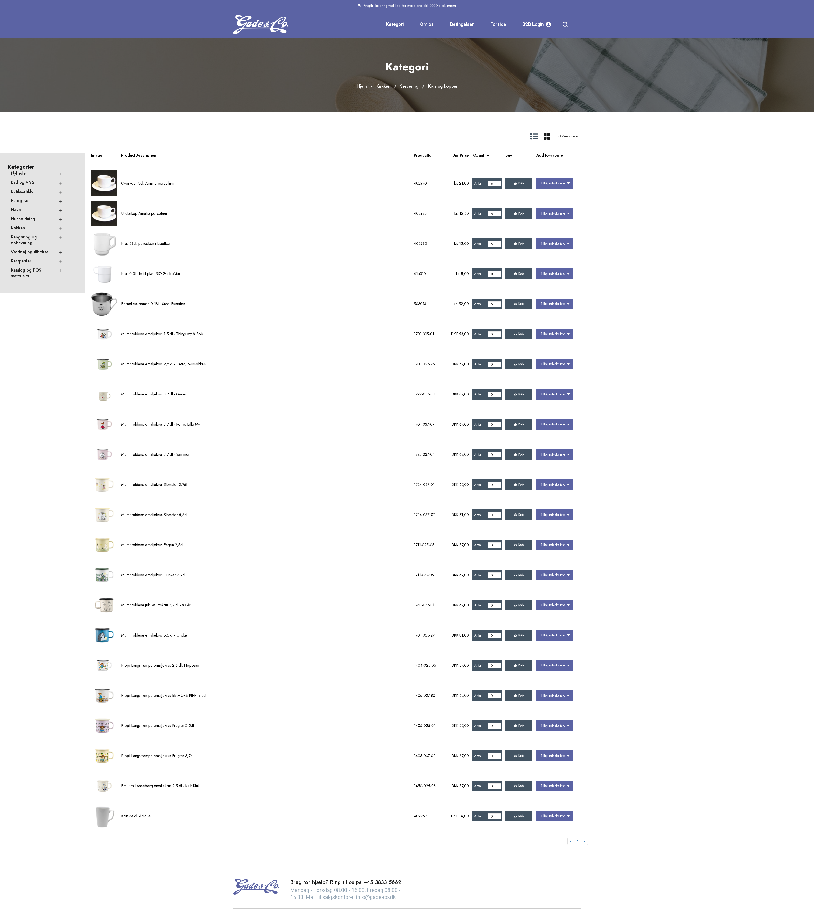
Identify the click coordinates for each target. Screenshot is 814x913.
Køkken (383, 86)
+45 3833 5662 (382, 882)
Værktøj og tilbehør (29, 252)
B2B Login (533, 24)
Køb (521, 183)
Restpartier (21, 261)
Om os (427, 24)
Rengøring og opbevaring (24, 240)
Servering (409, 86)
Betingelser (462, 24)
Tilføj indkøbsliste (553, 183)
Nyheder (19, 173)
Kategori (395, 24)
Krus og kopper (443, 86)
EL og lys (19, 200)
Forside (498, 24)
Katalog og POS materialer (26, 273)
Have (16, 210)
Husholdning (23, 219)
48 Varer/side (567, 136)
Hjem (362, 86)
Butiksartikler (23, 191)
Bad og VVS (22, 182)
